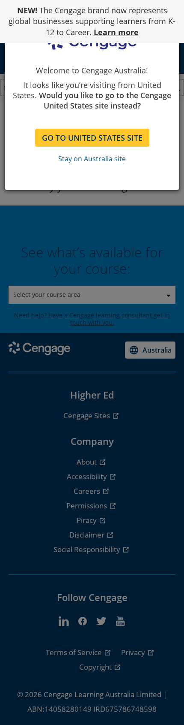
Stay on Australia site (92, 158)
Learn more (116, 32)
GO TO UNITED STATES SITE (92, 138)
